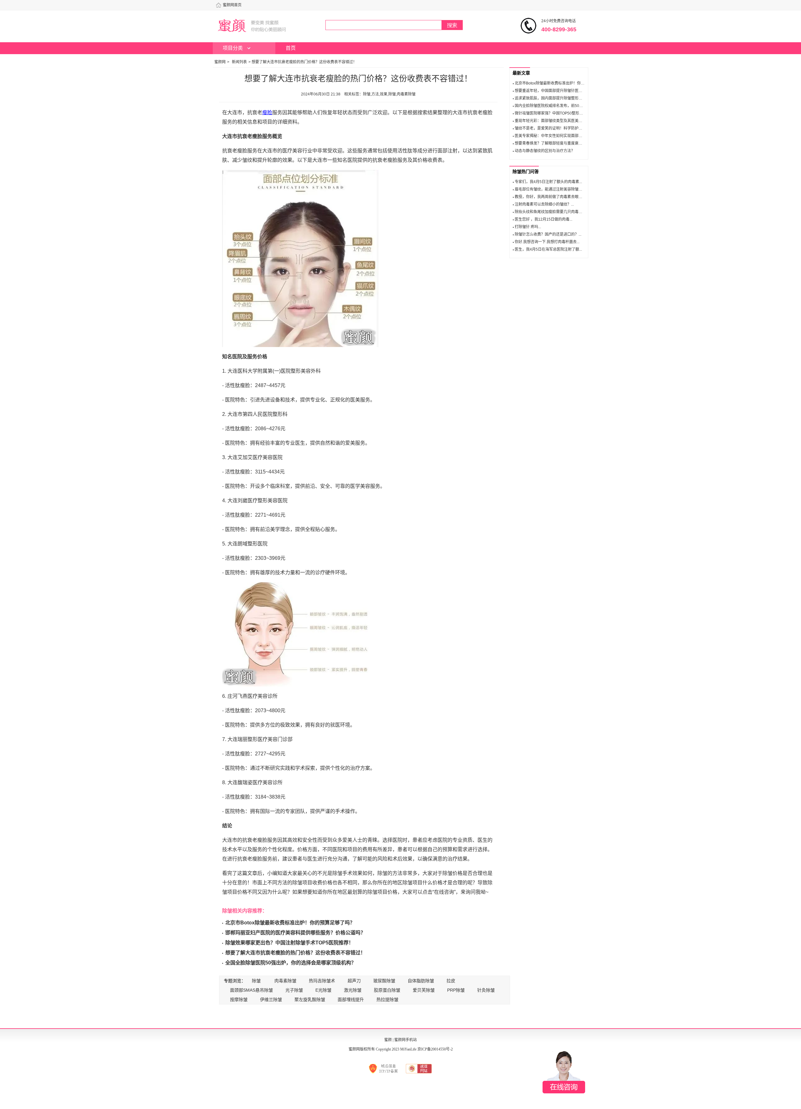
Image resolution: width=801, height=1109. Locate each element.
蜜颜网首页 (232, 5)
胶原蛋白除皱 (387, 990)
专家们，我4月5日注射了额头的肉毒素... (548, 182)
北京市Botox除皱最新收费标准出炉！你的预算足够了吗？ (290, 922)
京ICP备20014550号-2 (435, 1049)
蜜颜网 (220, 62)
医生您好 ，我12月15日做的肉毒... (543, 219)
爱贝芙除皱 (424, 990)
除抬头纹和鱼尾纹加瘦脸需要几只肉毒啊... (550, 212)
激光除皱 (352, 990)
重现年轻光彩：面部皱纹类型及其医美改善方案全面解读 (562, 121)
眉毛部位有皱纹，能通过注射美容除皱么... (550, 189)
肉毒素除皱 (285, 980)
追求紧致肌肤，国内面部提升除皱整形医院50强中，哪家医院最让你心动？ (577, 98)
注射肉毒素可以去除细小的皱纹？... (544, 204)
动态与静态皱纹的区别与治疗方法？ (545, 151)
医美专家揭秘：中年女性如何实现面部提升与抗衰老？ (560, 136)
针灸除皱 (486, 990)
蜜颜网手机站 (405, 1040)
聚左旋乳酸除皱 (309, 999)
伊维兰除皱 (271, 999)
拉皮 (450, 980)
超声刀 (354, 980)
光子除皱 (294, 990)
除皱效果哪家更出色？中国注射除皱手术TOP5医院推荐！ (289, 942)
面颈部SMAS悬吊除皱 (251, 990)
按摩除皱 (238, 999)
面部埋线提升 (351, 999)
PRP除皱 (456, 990)
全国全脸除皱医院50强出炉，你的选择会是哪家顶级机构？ (290, 962)
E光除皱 (323, 990)
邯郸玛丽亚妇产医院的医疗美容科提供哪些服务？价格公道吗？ (295, 932)
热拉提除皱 (387, 999)
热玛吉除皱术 (322, 980)
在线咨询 (564, 1072)
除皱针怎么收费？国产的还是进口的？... (548, 234)
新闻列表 (239, 62)
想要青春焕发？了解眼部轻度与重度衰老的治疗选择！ (560, 143)
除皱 (256, 980)
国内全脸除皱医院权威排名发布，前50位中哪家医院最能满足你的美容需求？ (579, 106)
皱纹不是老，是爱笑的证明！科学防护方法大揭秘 (556, 128)
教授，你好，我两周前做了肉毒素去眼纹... (550, 197)
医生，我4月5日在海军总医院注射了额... (548, 249)
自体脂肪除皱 (421, 980)
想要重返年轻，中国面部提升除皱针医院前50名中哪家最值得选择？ (571, 91)
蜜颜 (388, 1040)
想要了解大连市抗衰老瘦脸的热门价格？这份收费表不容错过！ (295, 952)
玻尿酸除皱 (384, 980)
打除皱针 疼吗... (528, 227)
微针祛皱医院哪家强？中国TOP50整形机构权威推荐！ (560, 113)
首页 (291, 48)
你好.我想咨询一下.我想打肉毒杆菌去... (547, 242)
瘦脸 (267, 112)
